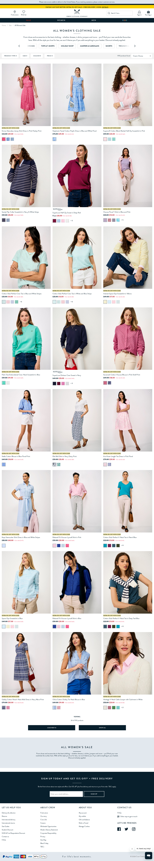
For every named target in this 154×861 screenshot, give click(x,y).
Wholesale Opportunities (48, 826)
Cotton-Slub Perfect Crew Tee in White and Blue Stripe (72, 294)
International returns (8, 823)
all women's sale (20, 25)
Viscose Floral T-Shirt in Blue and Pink (116, 212)
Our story (43, 816)
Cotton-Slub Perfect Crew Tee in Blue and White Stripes (21, 294)
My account (83, 813)
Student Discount (7, 830)
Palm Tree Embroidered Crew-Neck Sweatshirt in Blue (21, 375)
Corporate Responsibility (48, 833)
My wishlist (82, 816)
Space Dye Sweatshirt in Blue (12, 618)
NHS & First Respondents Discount (13, 833)
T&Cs (42, 846)
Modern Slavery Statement (49, 830)
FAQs (4, 840)
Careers (43, 823)
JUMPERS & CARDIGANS (89, 46)
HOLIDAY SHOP (67, 46)
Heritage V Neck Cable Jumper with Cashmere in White (123, 699)
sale (10, 25)
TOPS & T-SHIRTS (47, 46)
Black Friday (44, 843)
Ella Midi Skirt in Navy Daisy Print (65, 456)
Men (94, 20)
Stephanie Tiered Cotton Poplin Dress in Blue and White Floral (75, 131)
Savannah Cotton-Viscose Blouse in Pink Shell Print (121, 375)
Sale (28, 20)
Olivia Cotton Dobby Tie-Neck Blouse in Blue (69, 699)
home (4, 25)
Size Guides (5, 826)
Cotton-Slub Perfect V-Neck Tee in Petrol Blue (120, 537)
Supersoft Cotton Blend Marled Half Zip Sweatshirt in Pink (124, 131)
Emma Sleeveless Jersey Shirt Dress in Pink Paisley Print (21, 131)
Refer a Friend (83, 823)
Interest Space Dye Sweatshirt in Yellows (117, 294)
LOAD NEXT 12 (51, 728)
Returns (4, 816)
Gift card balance (84, 819)
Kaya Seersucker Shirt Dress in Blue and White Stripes (21, 537)
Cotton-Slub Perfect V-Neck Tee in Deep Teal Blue (121, 618)
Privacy (42, 836)
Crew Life (43, 819)
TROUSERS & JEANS (126, 46)
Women (61, 20)
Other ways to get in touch (128, 816)
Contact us (5, 836)
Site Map (43, 840)
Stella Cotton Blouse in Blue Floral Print (16, 456)
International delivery (8, 819)
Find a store (44, 813)
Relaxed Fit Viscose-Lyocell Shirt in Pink (67, 537)
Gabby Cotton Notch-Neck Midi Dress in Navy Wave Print (23, 699)
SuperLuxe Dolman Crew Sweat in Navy (67, 375)
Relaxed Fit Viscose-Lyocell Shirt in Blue (67, 618)
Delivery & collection (8, 813)
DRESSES (31, 46)
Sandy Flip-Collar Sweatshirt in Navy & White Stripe (20, 212)
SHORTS (109, 46)
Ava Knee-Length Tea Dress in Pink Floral (118, 456)
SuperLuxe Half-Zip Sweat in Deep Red (67, 213)
